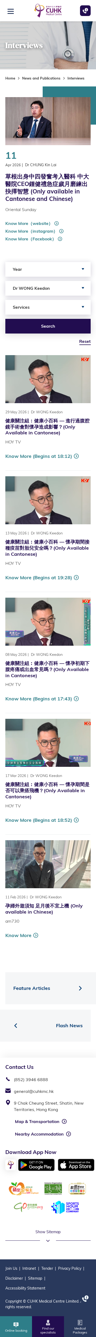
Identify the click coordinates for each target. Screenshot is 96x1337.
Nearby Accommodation (39, 1134)
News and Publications (41, 78)
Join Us (11, 1268)
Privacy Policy (69, 1268)
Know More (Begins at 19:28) (38, 577)
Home (10, 78)
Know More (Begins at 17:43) (38, 699)
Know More (18, 935)
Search (48, 326)
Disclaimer (14, 1278)
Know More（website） (29, 223)
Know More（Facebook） (30, 238)
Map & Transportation (37, 1121)
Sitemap (35, 1278)
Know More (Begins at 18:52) (38, 820)
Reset (85, 341)
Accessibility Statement (25, 1288)
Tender (47, 1268)
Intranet (29, 1268)
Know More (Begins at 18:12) (38, 456)
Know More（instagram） (31, 231)
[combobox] (48, 269)
